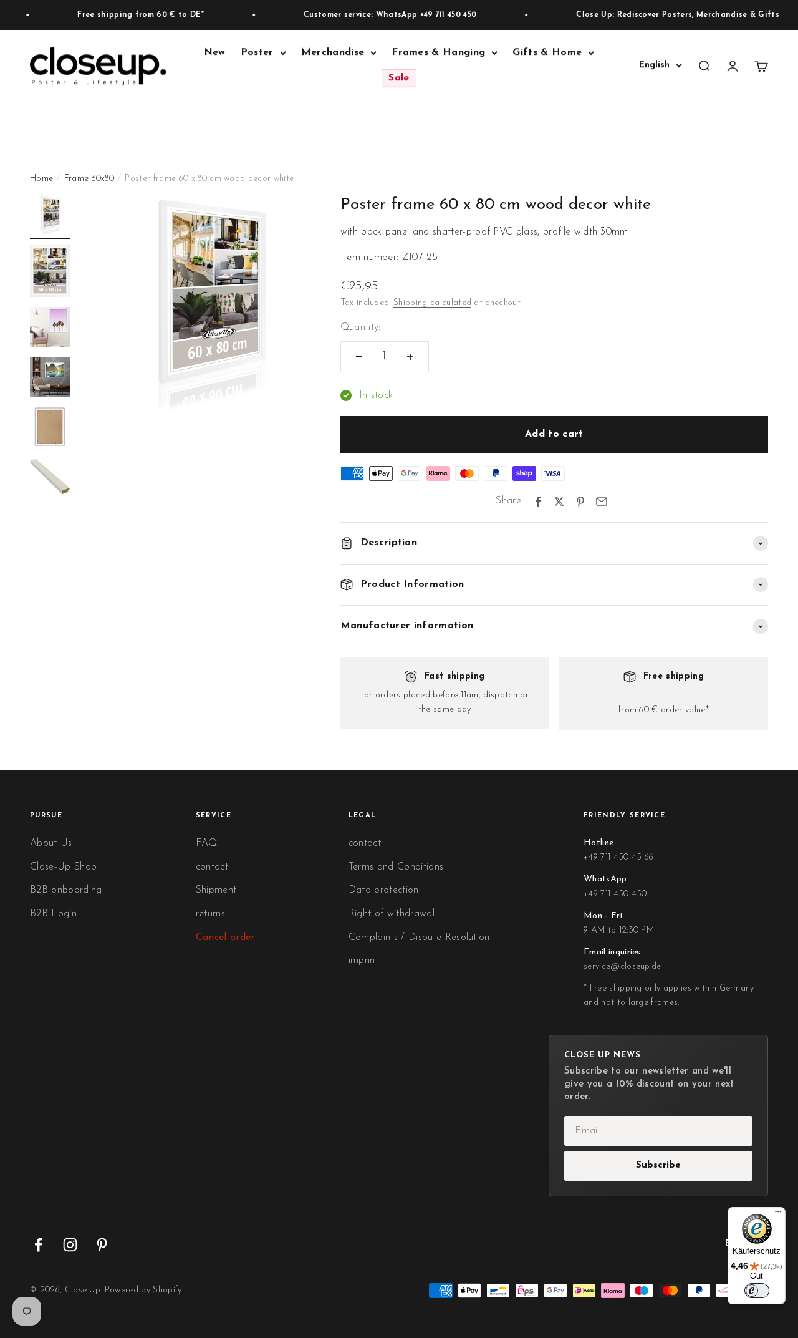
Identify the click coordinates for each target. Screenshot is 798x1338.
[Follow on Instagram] (70, 1244)
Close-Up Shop (63, 867)
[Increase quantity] (410, 357)
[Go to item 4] (50, 378)
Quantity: (360, 327)
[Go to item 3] (50, 329)
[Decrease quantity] (359, 357)
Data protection (384, 890)
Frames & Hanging (438, 52)
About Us (51, 843)
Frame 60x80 (89, 178)
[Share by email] (601, 501)
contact (212, 867)
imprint (363, 961)
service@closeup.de (622, 966)
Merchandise (333, 52)
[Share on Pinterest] (580, 501)
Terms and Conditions (396, 867)
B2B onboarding (66, 890)
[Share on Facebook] (538, 501)
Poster (257, 52)
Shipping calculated (432, 303)
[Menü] (778, 1214)
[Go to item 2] (50, 273)
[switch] (756, 1290)
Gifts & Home (547, 52)
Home (41, 178)
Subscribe (658, 1165)
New (215, 52)
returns (210, 914)
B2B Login (53, 914)
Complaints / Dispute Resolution (419, 938)
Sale (398, 79)
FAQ (207, 843)
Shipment (216, 890)
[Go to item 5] (50, 428)
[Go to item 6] (50, 478)
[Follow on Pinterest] (102, 1244)
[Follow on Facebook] (38, 1244)
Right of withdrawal (392, 914)
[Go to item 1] (50, 217)
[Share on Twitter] (559, 501)
